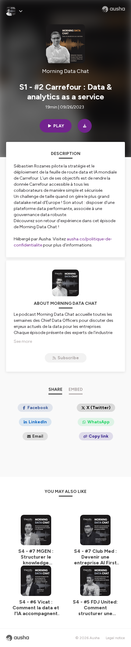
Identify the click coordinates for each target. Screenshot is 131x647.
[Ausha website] (113, 9)
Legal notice (115, 638)
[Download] (85, 126)
